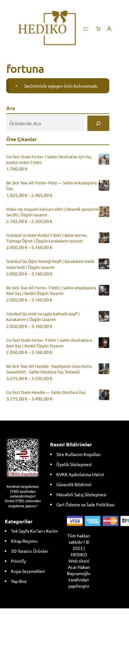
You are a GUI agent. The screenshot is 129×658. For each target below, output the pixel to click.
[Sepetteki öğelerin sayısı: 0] (98, 28)
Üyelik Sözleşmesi (74, 464)
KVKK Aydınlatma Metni (80, 474)
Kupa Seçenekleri (28, 571)
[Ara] (98, 123)
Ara (10, 108)
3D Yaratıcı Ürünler (29, 551)
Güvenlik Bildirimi (73, 484)
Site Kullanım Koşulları (78, 454)
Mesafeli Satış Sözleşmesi (81, 494)
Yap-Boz (19, 581)
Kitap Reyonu (24, 541)
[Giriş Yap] (109, 28)
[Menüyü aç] (86, 29)
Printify (18, 561)
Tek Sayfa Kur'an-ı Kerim (34, 531)
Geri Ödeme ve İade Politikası (85, 504)
